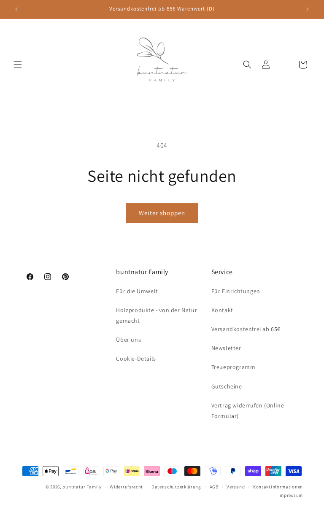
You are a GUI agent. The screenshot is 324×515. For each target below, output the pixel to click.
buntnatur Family (81, 487)
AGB (214, 487)
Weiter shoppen (162, 213)
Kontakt (222, 310)
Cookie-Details (136, 358)
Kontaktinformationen (278, 487)
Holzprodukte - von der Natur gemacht (156, 315)
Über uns (128, 339)
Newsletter (226, 348)
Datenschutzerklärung (176, 487)
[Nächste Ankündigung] (307, 9)
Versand (236, 487)
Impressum (290, 495)
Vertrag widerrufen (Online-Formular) (248, 411)
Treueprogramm (233, 367)
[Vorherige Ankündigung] (16, 9)
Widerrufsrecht (126, 487)
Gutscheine (226, 386)
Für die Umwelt (137, 291)
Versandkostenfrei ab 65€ (246, 329)
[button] (17, 64)
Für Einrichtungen (235, 291)
